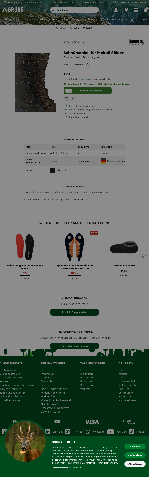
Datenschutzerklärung (61, 468)
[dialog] (74, 238)
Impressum (78, 468)
